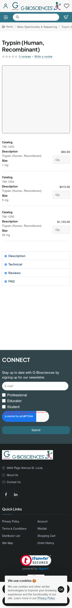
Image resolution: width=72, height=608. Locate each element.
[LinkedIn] (16, 494)
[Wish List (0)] (66, 6)
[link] (36, 562)
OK (61, 589)
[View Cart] (66, 17)
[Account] (5, 6)
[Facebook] (6, 494)
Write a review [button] (43, 56)
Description (16, 256)
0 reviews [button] (25, 56)
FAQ (11, 281)
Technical (15, 264)
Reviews (14, 273)
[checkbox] (35, 401)
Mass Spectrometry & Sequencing (37, 27)
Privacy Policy (46, 598)
